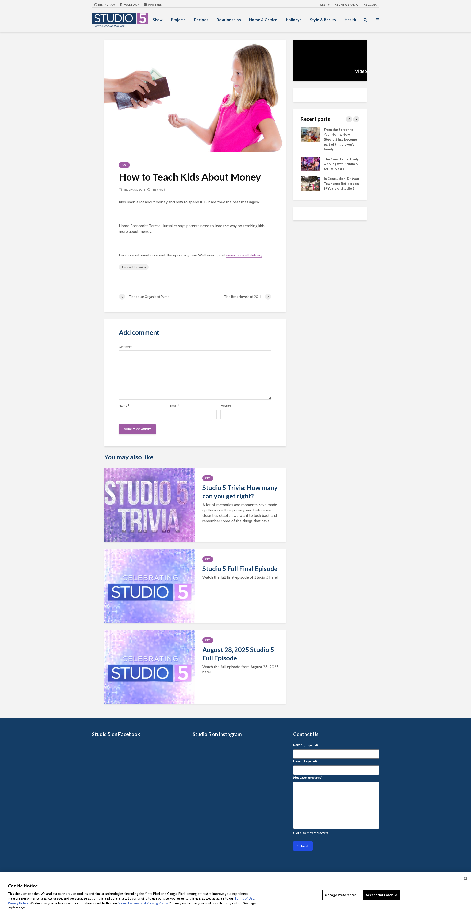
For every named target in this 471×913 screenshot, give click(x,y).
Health (350, 19)
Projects (178, 19)
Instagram (106, 4)
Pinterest (155, 4)
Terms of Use (244, 898)
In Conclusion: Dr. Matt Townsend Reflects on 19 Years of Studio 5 (341, 183)
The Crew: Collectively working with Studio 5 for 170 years (341, 164)
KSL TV (325, 4)
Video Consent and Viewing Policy (143, 903)
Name (124, 405)
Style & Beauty (323, 19)
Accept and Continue (381, 895)
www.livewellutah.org (244, 255)
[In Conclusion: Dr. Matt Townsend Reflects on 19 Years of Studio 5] (310, 183)
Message (307, 777)
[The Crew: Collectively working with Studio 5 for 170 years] (310, 163)
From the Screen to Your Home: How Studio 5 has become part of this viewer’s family (340, 139)
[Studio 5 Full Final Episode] (149, 585)
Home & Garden (263, 19)
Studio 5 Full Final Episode (239, 569)
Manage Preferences (340, 895)
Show (158, 19)
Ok (465, 878)
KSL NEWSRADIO (347, 4)
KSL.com (370, 4)
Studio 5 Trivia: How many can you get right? (240, 492)
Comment (125, 346)
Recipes (201, 19)
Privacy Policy (18, 903)
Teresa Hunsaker (133, 267)
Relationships (229, 19)
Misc (124, 165)
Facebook (131, 4)
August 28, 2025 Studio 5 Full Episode (238, 654)
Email (174, 405)
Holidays (293, 19)
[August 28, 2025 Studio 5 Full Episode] (149, 666)
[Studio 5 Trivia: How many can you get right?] (149, 504)
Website (225, 405)
